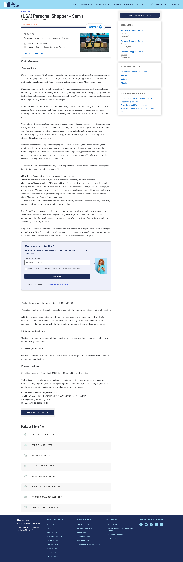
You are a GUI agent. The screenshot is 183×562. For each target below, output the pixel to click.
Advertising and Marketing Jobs (134, 105)
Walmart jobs (126, 79)
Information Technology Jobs (88, 544)
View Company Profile (33, 53)
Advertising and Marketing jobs (134, 72)
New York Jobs (83, 524)
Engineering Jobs (84, 536)
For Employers (112, 524)
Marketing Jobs (83, 540)
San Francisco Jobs (85, 528)
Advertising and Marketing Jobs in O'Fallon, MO (138, 109)
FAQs (49, 528)
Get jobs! (57, 276)
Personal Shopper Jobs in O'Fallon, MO (137, 98)
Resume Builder (103, 4)
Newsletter (143, 4)
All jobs (124, 83)
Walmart (25, 12)
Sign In (175, 4)
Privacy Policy (64, 284)
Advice (117, 4)
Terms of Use (52, 544)
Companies (86, 4)
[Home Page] (11, 5)
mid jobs (124, 75)
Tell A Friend (111, 538)
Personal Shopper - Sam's (132, 30)
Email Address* (32, 258)
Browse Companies (55, 536)
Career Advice (52, 540)
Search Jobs (52, 532)
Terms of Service (52, 284)
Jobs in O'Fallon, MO (129, 102)
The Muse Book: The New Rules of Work (119, 529)
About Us (50, 524)
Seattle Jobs (82, 532)
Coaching (129, 4)
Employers (161, 4)
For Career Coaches (114, 534)
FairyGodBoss (52, 556)
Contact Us (51, 552)
